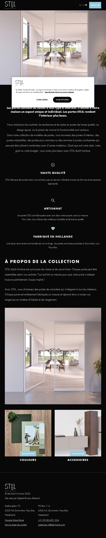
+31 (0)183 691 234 (48, 520)
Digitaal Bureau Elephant (28, 498)
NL (80, 5)
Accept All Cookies (62, 100)
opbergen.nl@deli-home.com (51, 524)
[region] (53, 92)
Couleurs (28, 460)
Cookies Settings (42, 99)
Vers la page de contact (16, 524)
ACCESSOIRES (77, 460)
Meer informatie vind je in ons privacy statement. (59, 92)
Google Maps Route (14, 520)
